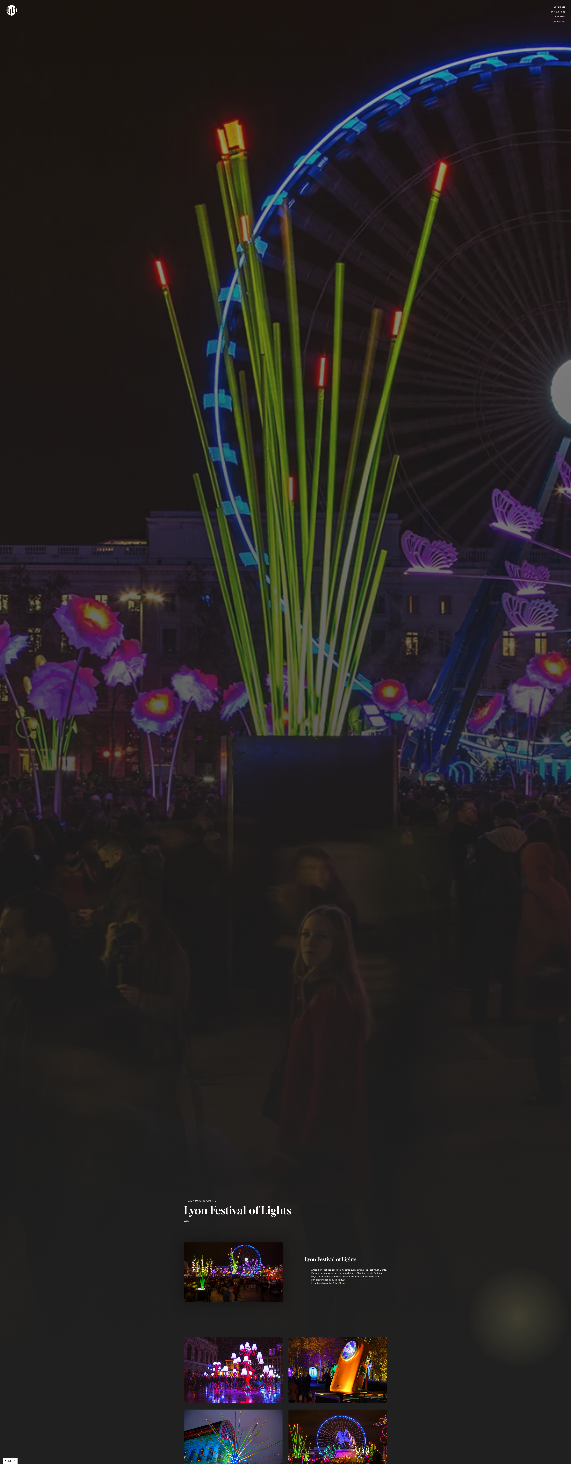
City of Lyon (339, 1283)
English (8, 1461)
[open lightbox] (233, 1370)
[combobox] (10, 1461)
